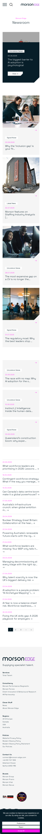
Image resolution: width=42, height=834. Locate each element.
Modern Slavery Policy (12, 741)
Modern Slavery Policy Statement (16, 744)
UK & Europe (7, 719)
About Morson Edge (11, 708)
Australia (6, 727)
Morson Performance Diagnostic (16, 686)
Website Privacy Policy (12, 738)
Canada (6, 722)
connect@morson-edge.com (14, 757)
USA (4, 724)
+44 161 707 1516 (9, 760)
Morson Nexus (8, 785)
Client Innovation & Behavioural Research (19, 692)
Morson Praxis (8, 779)
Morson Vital (8, 782)
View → (15, 74)
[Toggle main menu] (5, 4)
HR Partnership (9, 694)
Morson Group (8, 776)
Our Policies (7, 746)
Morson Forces (9, 689)
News (5, 705)
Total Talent (7, 675)
